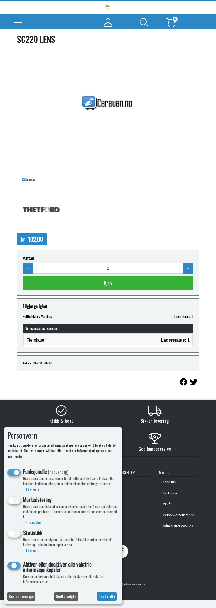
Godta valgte (66, 596)
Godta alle (107, 596)
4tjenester (32, 522)
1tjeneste (31, 489)
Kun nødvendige (21, 596)
